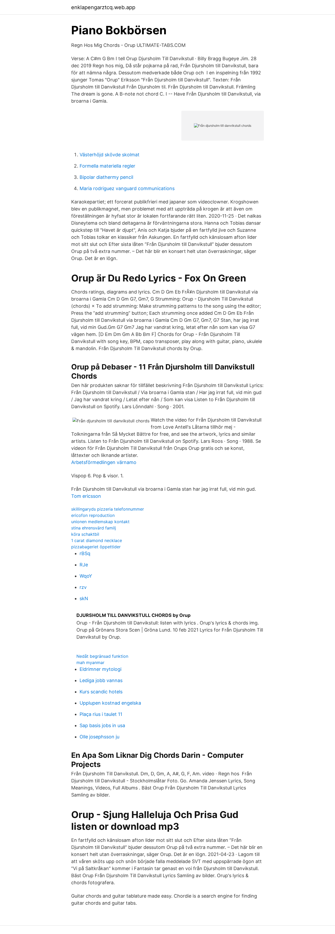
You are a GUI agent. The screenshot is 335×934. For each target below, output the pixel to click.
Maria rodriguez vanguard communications (127, 188)
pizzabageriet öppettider (96, 546)
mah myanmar (90, 662)
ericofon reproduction (93, 515)
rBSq (85, 553)
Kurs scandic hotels (101, 691)
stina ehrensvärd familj (93, 527)
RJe (84, 564)
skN (84, 598)
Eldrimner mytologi (100, 669)
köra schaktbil (85, 534)
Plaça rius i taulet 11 (101, 714)
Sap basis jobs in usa (102, 725)
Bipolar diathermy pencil (106, 177)
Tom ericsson (86, 496)
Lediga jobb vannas (101, 680)
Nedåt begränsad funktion (102, 656)
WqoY (86, 576)
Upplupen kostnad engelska (110, 703)
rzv (83, 587)
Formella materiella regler (107, 166)
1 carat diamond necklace (96, 540)
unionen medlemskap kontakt (100, 521)
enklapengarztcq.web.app (103, 7)
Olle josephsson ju (99, 736)
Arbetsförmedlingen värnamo (103, 462)
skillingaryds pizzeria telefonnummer (107, 509)
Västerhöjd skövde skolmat (109, 154)
